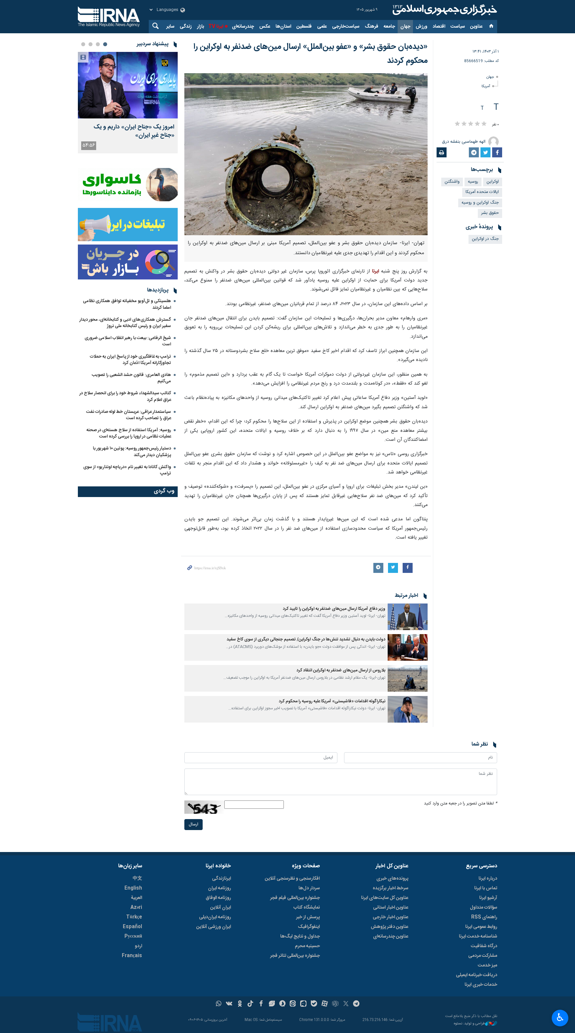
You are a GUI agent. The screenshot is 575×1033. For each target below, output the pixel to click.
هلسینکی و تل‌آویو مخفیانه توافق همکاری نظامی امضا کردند (127, 304)
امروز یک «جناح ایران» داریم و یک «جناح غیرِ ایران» (134, 131)
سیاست (458, 27)
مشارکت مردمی (482, 956)
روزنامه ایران (219, 888)
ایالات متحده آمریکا (482, 192)
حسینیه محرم (307, 946)
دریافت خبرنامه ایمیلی (476, 975)
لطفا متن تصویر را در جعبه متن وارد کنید (460, 803)
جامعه (389, 27)
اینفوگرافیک (309, 927)
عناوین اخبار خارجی (390, 917)
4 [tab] (83, 44)
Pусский (133, 937)
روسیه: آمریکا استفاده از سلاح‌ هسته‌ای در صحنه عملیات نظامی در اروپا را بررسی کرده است (129, 433)
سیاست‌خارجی (345, 27)
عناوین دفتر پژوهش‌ (389, 927)
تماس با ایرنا (485, 888)
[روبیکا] (335, 1004)
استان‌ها (283, 27)
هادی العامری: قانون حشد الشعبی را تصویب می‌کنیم (131, 378)
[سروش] (282, 1004)
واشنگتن (452, 181)
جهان (405, 27)
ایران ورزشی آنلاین (213, 927)
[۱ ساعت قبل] (128, 85)
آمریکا (485, 86)
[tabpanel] (128, 102)
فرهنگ (371, 27)
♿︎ (560, 1017)
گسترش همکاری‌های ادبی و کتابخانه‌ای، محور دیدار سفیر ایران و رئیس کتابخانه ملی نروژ (125, 323)
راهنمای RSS (484, 917)
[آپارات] (324, 1004)
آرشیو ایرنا (488, 898)
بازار (200, 27)
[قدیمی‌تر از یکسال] (408, 616)
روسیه (473, 181)
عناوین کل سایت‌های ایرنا (384, 898)
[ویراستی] (271, 1004)
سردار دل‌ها (309, 888)
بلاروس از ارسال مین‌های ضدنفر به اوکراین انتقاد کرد (340, 670)
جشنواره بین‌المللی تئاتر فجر (295, 956)
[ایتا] (292, 1004)
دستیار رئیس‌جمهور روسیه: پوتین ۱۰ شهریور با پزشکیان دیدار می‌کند (132, 451)
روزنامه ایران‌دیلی (215, 917)
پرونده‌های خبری (392, 879)
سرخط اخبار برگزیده (390, 888)
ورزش (421, 27)
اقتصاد (439, 27)
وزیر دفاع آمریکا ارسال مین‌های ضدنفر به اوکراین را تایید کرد (334, 608)
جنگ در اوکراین (485, 239)
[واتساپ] (218, 1004)
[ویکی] (229, 1004)
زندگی (186, 27)
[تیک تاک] (250, 1004)
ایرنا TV (215, 27)
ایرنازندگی (221, 879)
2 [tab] (98, 44)
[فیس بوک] (261, 1004)
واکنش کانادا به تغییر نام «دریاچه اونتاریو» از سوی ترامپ (127, 470)
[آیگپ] (303, 1004)
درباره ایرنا (488, 879)
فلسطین (304, 27)
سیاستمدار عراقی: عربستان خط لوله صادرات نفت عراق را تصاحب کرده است (128, 415)
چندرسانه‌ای (243, 27)
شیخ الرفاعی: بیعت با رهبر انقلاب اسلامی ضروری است (128, 341)
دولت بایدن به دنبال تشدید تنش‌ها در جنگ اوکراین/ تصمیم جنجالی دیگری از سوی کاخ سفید (306, 639)
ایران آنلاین (220, 908)
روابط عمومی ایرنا (481, 927)
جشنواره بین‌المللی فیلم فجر (295, 898)
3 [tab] (91, 44)
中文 (137, 879)
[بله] (313, 1004)
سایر (170, 27)
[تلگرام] (356, 1004)
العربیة (136, 898)
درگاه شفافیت (484, 946)
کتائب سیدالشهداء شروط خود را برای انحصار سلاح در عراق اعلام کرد (125, 396)
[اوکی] (239, 1004)
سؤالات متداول (483, 908)
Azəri (136, 908)
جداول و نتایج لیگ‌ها (300, 937)
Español (132, 927)
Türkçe (134, 917)
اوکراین (492, 181)
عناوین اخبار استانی (390, 908)
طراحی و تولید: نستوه (469, 1024)
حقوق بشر (490, 213)
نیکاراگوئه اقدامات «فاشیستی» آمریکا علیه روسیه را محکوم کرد (332, 701)
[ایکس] (345, 1004)
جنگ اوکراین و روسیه (480, 202)
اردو (138, 946)
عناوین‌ (476, 27)
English (133, 888)
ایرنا (444, 10)
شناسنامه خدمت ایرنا (478, 937)
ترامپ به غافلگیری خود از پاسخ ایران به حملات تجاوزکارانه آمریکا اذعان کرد (130, 360)
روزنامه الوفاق (218, 898)
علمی (322, 27)
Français (132, 956)
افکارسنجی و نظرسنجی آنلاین (292, 879)
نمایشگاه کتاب (306, 908)
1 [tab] (105, 44)
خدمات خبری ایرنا (481, 985)
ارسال (193, 824)
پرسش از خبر (308, 917)
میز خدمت (487, 965)
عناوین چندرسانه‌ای (390, 937)
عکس (264, 27)
